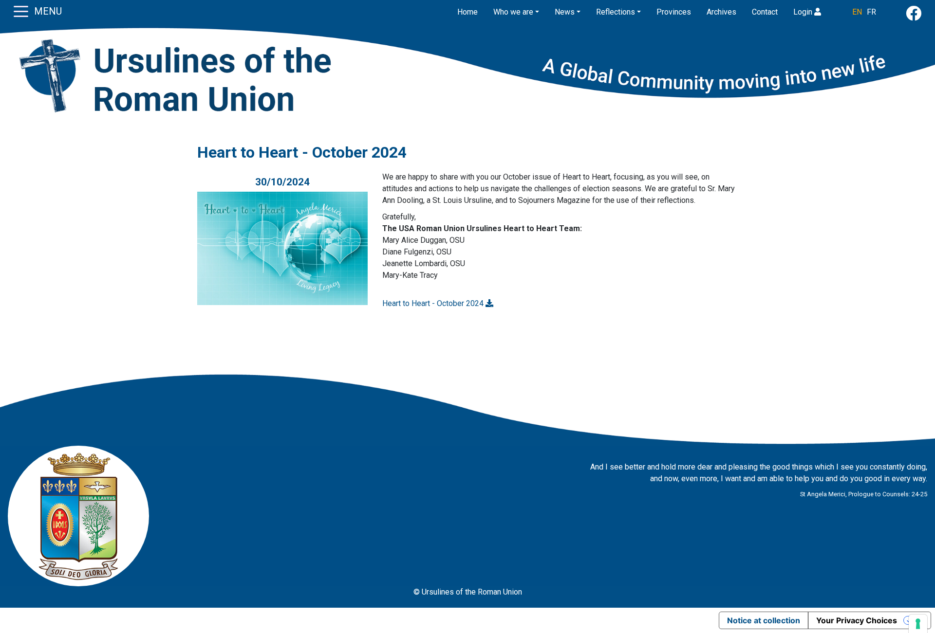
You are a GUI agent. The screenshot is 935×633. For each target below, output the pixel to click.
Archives (721, 12)
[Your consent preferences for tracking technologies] (918, 624)
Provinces (673, 12)
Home (467, 12)
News (565, 12)
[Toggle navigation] (21, 11)
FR (871, 12)
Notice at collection (763, 620)
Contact (765, 12)
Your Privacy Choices (856, 620)
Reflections (615, 12)
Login (803, 12)
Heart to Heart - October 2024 (434, 303)
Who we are (513, 12)
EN (857, 12)
